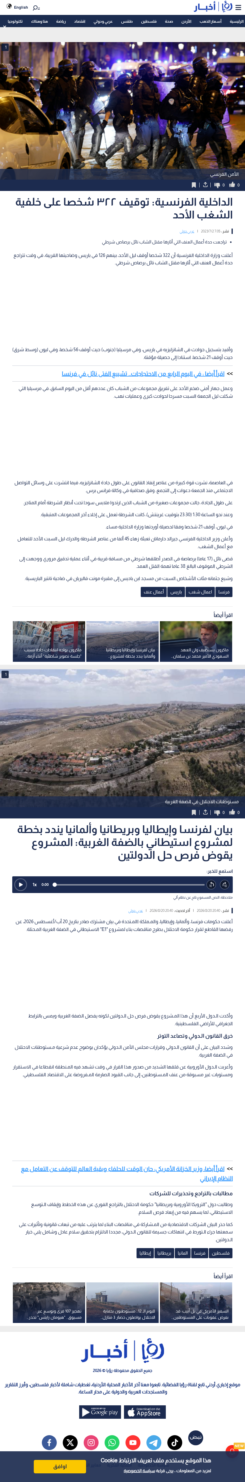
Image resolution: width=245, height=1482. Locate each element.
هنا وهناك (39, 21)
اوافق (60, 1466)
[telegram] (153, 1442)
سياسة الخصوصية (139, 1470)
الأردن (186, 21)
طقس (127, 21)
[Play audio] (20, 884)
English (21, 7)
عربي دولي (187, 231)
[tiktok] (174, 1442)
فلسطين (149, 21)
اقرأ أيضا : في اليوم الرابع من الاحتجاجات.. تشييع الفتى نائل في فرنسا (143, 373)
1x (35, 884)
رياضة (61, 21)
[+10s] (225, 885)
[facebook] (49, 1442)
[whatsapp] (112, 1442)
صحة (169, 21)
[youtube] (132, 1442)
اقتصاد (79, 21)
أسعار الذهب (210, 21)
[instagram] (91, 1442)
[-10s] (211, 885)
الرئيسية (237, 21)
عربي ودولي (103, 21)
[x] (70, 1442)
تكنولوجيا (15, 21)
